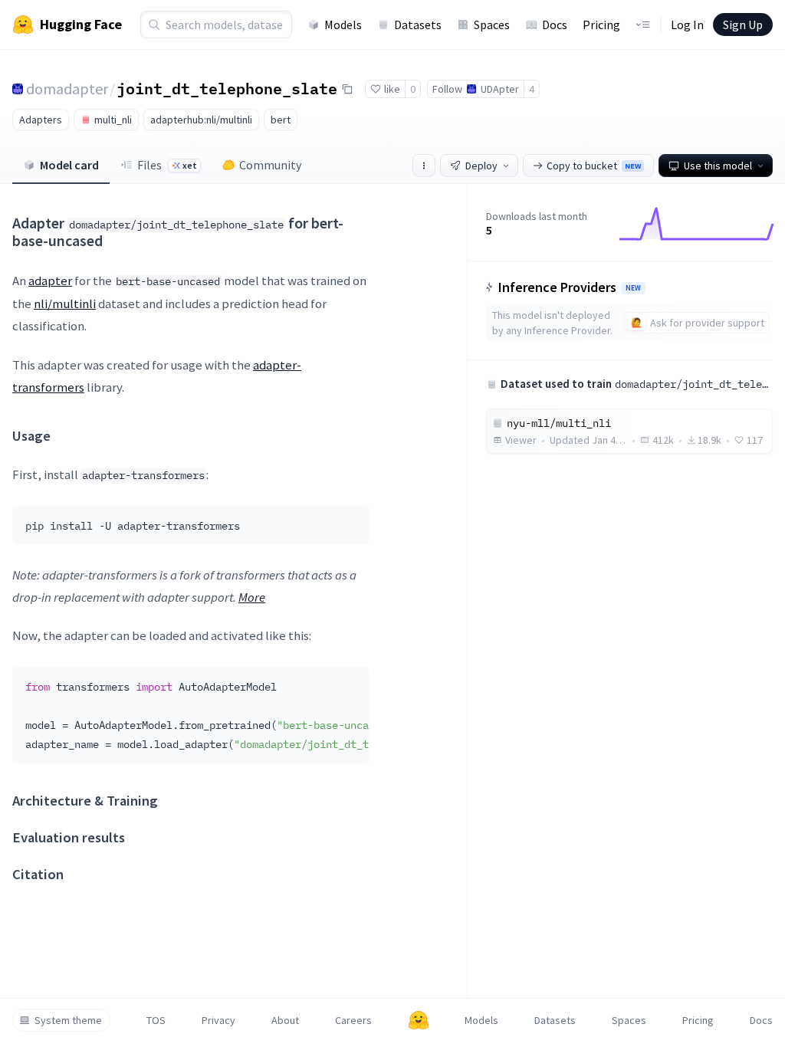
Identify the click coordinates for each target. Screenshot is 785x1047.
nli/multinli (65, 303)
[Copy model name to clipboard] (347, 89)
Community (270, 164)
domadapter (67, 88)
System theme (68, 1020)
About (285, 1020)
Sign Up (743, 24)
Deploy (481, 165)
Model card (69, 164)
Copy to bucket (594, 165)
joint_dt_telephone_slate (227, 88)
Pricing (601, 24)
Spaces (492, 24)
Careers (353, 1020)
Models (343, 24)
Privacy (218, 1020)
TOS (156, 1020)
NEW (633, 288)
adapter (50, 280)
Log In (687, 24)
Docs (554, 24)
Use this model (718, 165)
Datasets (418, 24)
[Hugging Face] (418, 1020)
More (251, 597)
